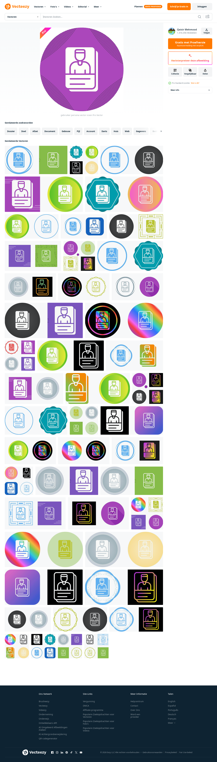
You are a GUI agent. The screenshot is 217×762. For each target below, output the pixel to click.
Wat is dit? (195, 83)
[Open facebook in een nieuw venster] (52, 752)
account (91, 131)
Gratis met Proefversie (190, 44)
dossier (11, 131)
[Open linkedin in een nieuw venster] (62, 752)
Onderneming (46, 714)
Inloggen (202, 6)
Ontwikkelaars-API (48, 723)
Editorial (82, 6)
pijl (78, 131)
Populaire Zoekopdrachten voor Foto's (98, 722)
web (127, 131)
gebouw (66, 131)
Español (172, 705)
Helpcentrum (137, 701)
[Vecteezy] (17, 7)
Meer (96, 6)
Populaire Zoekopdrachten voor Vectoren (98, 715)
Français (172, 718)
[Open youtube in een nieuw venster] (81, 752)
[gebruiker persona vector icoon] (36, 160)
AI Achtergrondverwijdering (53, 734)
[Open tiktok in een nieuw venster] (71, 752)
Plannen (138, 6)
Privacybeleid (171, 752)
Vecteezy (43, 705)
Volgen (207, 32)
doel (23, 131)
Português (173, 710)
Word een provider (135, 715)
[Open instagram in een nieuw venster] (57, 752)
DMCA (86, 705)
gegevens (141, 131)
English (171, 701)
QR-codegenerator (48, 738)
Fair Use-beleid (185, 752)
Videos (67, 6)
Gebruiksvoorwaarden (152, 752)
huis (116, 131)
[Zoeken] (199, 17)
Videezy (42, 710)
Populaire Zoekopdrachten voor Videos (98, 729)
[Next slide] (158, 131)
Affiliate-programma (93, 710)
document (49, 131)
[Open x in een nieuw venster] (76, 752)
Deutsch (172, 714)
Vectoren (38, 6)
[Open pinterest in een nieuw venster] (66, 752)
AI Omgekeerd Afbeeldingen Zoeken (53, 728)
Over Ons (135, 710)
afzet (35, 131)
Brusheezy (44, 701)
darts (104, 131)
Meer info (175, 90)
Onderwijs (44, 718)
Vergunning (89, 701)
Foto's (53, 6)
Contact (134, 705)
